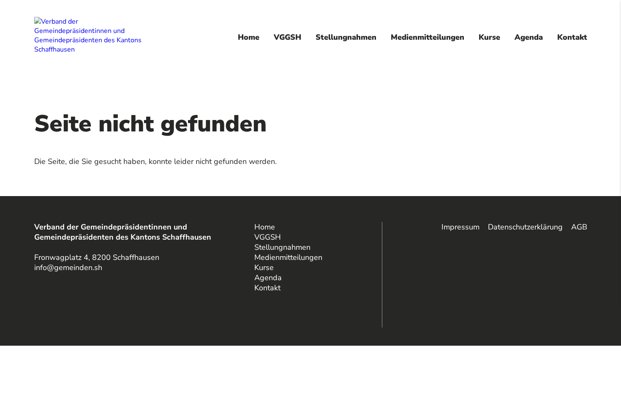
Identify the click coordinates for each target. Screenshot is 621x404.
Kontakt (572, 37)
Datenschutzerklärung (525, 227)
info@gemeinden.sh (68, 267)
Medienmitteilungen (427, 37)
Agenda (529, 37)
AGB (579, 227)
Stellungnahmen (346, 37)
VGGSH (287, 37)
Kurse (489, 37)
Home (248, 37)
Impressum (460, 227)
